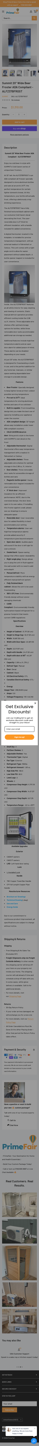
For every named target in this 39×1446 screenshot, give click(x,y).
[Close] (35, 703)
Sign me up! (19, 737)
